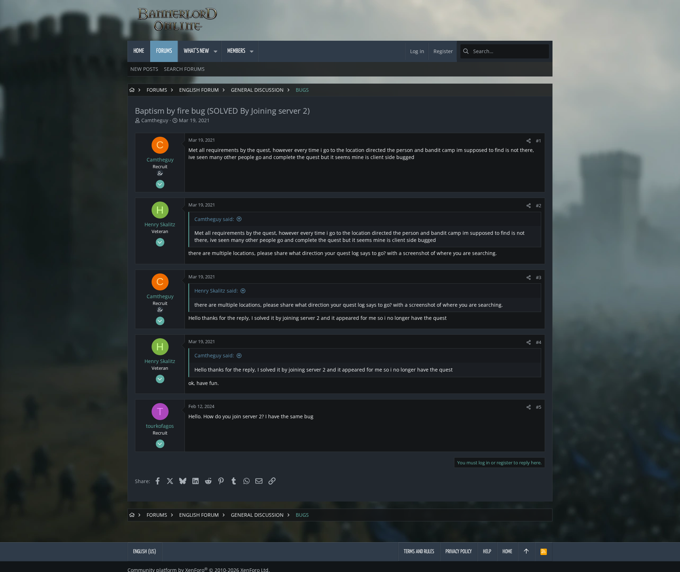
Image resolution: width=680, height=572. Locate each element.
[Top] (526, 551)
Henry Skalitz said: (216, 290)
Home (507, 551)
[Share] (528, 140)
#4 (538, 342)
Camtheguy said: (214, 219)
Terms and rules (419, 551)
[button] (215, 51)
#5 (538, 407)
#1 (538, 140)
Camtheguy (154, 120)
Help (487, 551)
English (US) (144, 551)
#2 (538, 205)
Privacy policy (459, 551)
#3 (538, 277)
